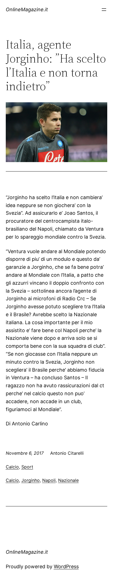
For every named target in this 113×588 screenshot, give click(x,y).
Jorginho (30, 480)
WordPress (66, 566)
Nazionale (68, 480)
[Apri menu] (104, 9)
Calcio (12, 467)
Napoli (49, 480)
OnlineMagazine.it (27, 9)
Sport (27, 467)
